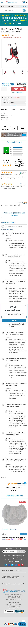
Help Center (13, 6)
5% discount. (13, 105)
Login (9, 6)
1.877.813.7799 (22, 6)
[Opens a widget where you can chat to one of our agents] (22, 624)
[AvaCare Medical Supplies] (12, 2)
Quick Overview (4, 109)
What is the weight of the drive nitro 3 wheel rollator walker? (16, 256)
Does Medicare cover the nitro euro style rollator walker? (16, 384)
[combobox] (14, 10)
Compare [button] (14, 129)
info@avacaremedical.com (14, 599)
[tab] (5, 109)
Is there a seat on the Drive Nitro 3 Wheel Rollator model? (16, 405)
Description (13, 109)
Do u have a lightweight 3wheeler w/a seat (15, 234)
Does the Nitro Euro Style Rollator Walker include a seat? (15, 433)
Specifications (23, 109)
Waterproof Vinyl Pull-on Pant (9, 529)
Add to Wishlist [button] (5, 129)
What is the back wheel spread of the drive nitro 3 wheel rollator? (15, 333)
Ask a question (17, 37)
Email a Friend (22, 130)
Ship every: (7, 102)
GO (24, 10)
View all (3, 477)
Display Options (4, 205)
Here (23, 247)
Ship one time (7, 100)
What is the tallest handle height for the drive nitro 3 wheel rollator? (16, 460)
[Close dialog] (26, 305)
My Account (3, 6)
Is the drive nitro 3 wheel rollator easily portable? (15, 282)
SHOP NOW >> (17, 23)
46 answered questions (6, 37)
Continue (14, 320)
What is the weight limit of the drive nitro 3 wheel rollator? (16, 359)
